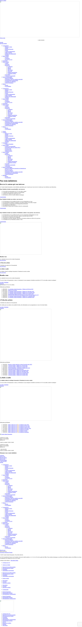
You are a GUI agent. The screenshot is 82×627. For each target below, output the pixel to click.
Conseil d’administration (10, 51)
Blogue (4, 84)
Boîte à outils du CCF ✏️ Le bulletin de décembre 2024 (19, 428)
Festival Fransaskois (9, 82)
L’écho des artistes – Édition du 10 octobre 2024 (18, 374)
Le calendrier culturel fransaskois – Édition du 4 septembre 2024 (21, 297)
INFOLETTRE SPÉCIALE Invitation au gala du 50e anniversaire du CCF (23, 294)
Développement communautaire (11, 80)
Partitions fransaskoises (12, 72)
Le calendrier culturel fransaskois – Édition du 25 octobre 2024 (21, 293)
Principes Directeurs (9, 49)
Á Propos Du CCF (6, 613)
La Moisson (10, 66)
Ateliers (6, 63)
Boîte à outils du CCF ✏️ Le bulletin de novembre (18, 429)
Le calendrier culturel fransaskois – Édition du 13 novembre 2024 (21, 292)
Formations (7, 58)
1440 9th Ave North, (4, 437)
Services (7, 57)
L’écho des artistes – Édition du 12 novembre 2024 (18, 372)
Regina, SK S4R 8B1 (4, 438)
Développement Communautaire (9, 594)
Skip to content (3, 0)
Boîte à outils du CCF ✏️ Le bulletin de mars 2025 (18, 424)
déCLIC (9, 67)
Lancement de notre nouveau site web (16, 369)
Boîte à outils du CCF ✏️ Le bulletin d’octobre (17, 430)
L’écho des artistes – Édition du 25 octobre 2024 (18, 373)
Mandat (6, 48)
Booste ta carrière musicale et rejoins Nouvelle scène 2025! (20, 364)
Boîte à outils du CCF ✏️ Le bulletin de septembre (18, 432)
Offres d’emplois (8, 52)
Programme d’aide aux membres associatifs (14, 79)
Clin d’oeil (10, 71)
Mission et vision (8, 46)
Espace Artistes (6, 56)
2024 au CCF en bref (12, 290)
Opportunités (5, 618)
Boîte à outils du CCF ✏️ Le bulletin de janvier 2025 (19, 427)
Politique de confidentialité (10, 53)
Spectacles (7, 64)
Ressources (7, 65)
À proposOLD (6, 45)
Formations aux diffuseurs (10, 81)
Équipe (6, 50)
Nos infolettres (8, 86)
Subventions (7, 74)
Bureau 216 (2, 440)
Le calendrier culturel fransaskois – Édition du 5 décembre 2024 (21, 291)
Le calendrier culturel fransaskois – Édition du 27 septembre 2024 (21, 296)
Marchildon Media (14, 560)
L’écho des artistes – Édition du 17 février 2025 (17, 365)
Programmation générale (7, 592)
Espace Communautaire (7, 77)
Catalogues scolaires (12, 73)
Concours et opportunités (10, 75)
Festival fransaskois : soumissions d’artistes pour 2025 (19, 367)
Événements (5, 60)
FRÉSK (9, 68)
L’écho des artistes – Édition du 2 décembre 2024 (18, 371)
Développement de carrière (8, 568)
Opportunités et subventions (8, 570)
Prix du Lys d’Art (8, 59)
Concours (4, 581)
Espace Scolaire (6, 62)
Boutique (7, 55)
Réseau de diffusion (9, 78)
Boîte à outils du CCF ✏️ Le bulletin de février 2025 (19, 425)
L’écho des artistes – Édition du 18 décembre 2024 (18, 370)
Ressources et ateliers (7, 623)
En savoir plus (3, 260)
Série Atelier (10, 70)
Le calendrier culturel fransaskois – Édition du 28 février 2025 (20, 289)
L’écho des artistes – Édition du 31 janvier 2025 (17, 366)
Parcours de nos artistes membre (9, 567)
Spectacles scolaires (7, 582)
